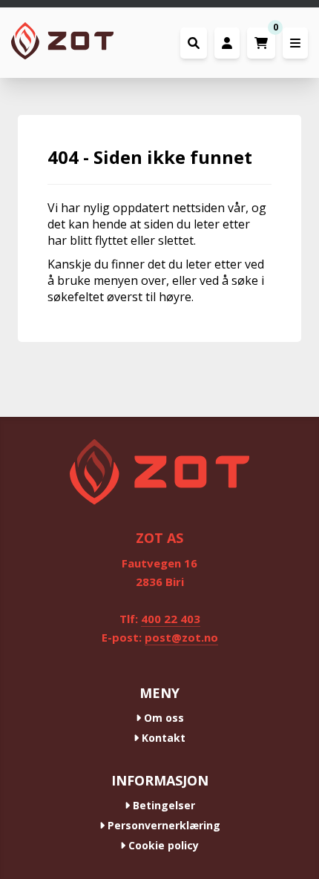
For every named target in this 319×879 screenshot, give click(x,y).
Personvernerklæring (162, 825)
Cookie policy (162, 845)
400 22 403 (170, 618)
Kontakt (162, 738)
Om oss (162, 718)
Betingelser (162, 805)
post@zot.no (181, 637)
